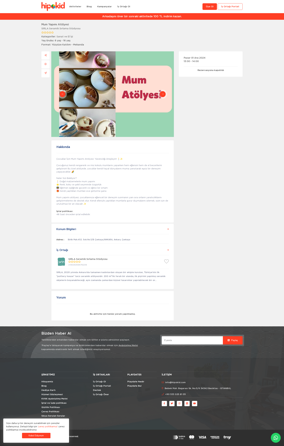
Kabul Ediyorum (36, 435)
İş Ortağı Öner (101, 395)
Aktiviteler (75, 7)
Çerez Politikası (50, 412)
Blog (89, 7)
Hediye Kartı (48, 390)
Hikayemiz (47, 382)
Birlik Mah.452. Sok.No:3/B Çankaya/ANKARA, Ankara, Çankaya (99, 240)
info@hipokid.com (175, 382)
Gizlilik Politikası (50, 407)
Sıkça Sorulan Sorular (53, 416)
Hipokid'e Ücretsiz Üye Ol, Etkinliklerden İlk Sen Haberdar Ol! (144, 16)
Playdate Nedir (135, 382)
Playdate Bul (134, 386)
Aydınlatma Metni (128, 345)
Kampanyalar (104, 7)
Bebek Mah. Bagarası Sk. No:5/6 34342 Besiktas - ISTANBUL (198, 388)
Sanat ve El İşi (65, 37)
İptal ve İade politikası (54, 403)
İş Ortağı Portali (230, 7)
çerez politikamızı (47, 426)
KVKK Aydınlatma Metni (54, 399)
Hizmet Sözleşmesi (52, 395)
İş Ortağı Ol (123, 7)
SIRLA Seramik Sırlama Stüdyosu (61, 28)
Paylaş (234, 340)
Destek (97, 390)
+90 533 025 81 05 (175, 394)
